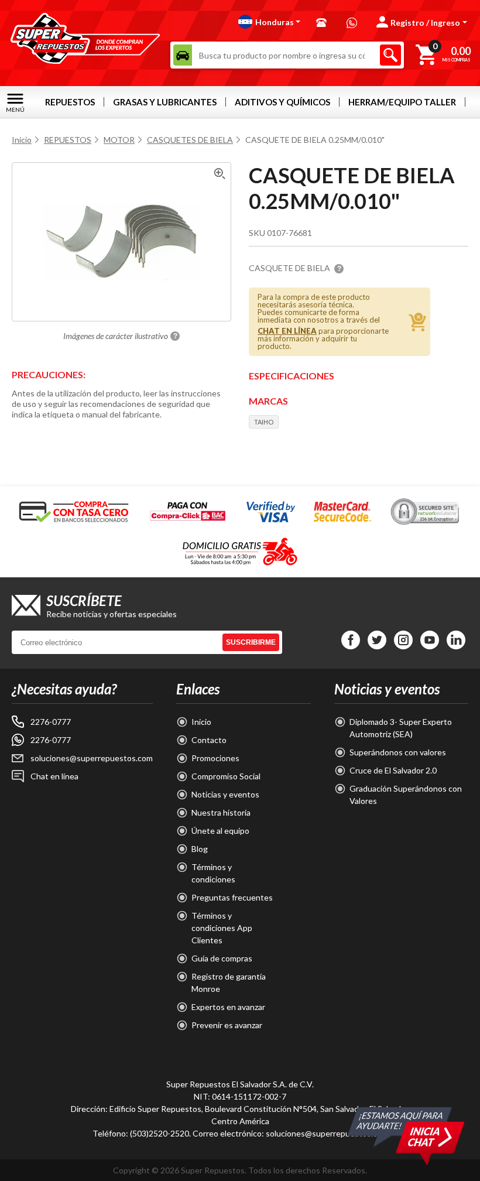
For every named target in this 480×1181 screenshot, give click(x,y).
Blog (199, 849)
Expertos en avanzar (228, 1007)
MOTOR (119, 140)
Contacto (209, 740)
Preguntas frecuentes (232, 897)
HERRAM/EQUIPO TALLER (402, 102)
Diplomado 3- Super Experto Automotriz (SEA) (400, 728)
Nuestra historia (221, 812)
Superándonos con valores (397, 752)
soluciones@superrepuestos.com (91, 758)
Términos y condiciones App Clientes (221, 927)
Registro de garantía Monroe (228, 982)
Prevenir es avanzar (226, 1025)
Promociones (215, 758)
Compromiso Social (225, 776)
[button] (269, 22)
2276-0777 (50, 722)
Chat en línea (54, 776)
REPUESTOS (70, 102)
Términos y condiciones (213, 873)
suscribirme (251, 642)
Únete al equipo (220, 831)
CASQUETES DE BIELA (190, 140)
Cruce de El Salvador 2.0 (393, 770)
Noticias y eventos (225, 794)
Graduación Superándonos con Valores (405, 794)
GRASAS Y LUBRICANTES (165, 102)
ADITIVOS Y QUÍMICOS (282, 102)
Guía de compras (221, 958)
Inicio (22, 140)
